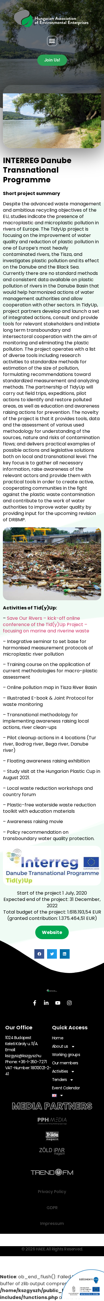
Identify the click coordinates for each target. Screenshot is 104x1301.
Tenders (59, 1079)
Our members (65, 1063)
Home (57, 1038)
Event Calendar (66, 1088)
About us (60, 1046)
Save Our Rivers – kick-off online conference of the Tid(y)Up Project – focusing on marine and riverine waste (46, 624)
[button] (52, 41)
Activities (60, 1071)
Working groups (66, 1054)
